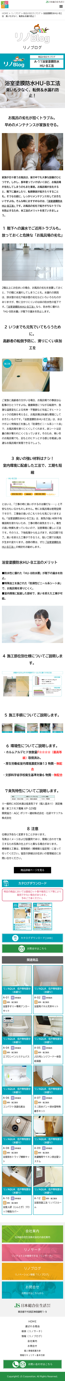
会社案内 (32, 1341)
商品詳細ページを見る (32, 870)
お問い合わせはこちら (40, 1364)
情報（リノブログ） (33, 1336)
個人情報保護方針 (32, 1351)
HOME (32, 1321)
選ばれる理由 (32, 1326)
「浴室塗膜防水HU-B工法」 (38, 419)
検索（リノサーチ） (33, 1331)
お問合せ (32, 1346)
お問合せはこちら (37, 948)
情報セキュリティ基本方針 (32, 1355)
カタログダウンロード (37, 938)
